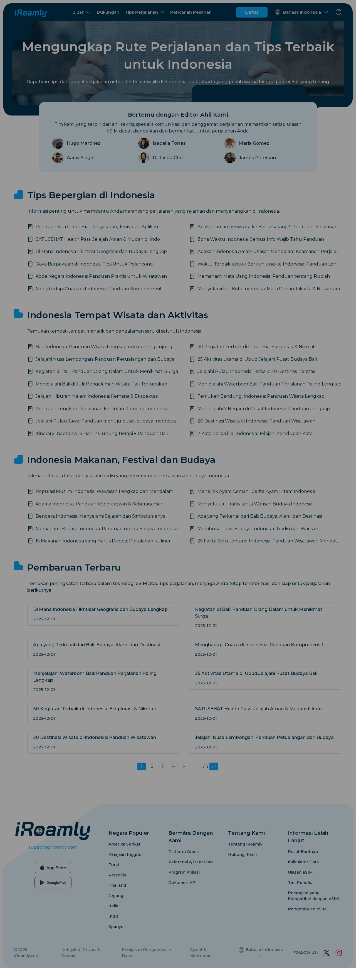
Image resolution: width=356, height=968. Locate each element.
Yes (214, 502)
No (142, 502)
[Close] (252, 460)
